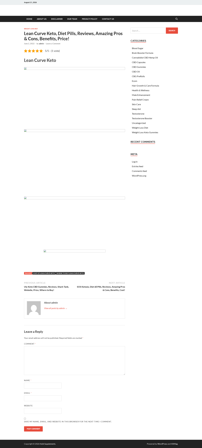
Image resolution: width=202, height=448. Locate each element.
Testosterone (138, 113)
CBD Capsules (139, 62)
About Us (41, 19)
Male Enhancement (141, 95)
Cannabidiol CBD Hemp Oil (145, 57)
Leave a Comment (53, 43)
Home (29, 19)
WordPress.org (139, 175)
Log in (135, 161)
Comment (30, 344)
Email (28, 393)
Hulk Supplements (47, 444)
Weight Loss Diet (31, 29)
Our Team (72, 19)
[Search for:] (154, 30)
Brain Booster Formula (142, 53)
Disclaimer (57, 19)
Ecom (134, 81)
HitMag (174, 444)
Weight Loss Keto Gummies (145, 132)
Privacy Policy (89, 19)
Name (27, 380)
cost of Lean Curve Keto (44, 273)
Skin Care (136, 104)
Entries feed (137, 166)
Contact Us (108, 19)
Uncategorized (139, 123)
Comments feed (139, 171)
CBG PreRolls (138, 76)
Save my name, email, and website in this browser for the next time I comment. (68, 422)
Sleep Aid (136, 109)
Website (28, 406)
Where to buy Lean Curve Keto (70, 273)
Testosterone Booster (142, 118)
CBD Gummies (139, 67)
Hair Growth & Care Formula (145, 85)
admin (41, 43)
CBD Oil (136, 71)
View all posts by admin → (55, 308)
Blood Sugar (137, 48)
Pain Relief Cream (140, 99)
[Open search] (177, 19)
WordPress (162, 444)
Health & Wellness (140, 90)
